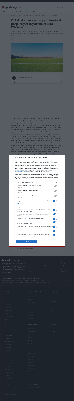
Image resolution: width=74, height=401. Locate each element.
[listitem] (37, 182)
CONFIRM (26, 241)
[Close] (62, 157)
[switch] (55, 186)
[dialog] (37, 200)
